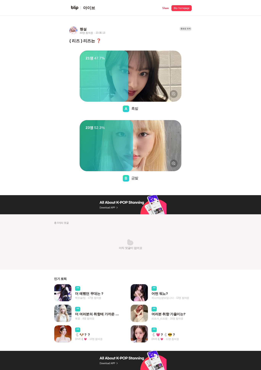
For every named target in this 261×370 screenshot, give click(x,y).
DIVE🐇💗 (81, 339)
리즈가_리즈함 (160, 318)
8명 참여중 (88, 318)
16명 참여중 (176, 318)
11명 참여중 (172, 339)
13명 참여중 (182, 297)
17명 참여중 (94, 297)
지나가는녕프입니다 (162, 297)
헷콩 (77, 318)
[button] (165, 8)
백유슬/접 (80, 297)
